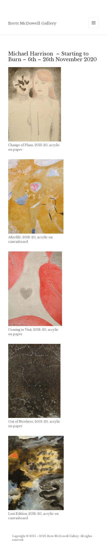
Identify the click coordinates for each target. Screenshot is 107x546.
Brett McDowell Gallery (32, 23)
